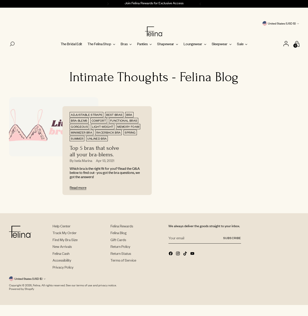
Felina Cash (61, 253)
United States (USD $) (282, 23)
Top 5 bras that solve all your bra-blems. (94, 151)
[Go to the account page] (286, 44)
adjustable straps (86, 115)
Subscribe (232, 238)
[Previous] (107, 4)
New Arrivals (62, 246)
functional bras (123, 121)
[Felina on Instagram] (178, 254)
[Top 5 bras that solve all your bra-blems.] (53, 146)
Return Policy (120, 246)
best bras (114, 115)
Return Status (120, 253)
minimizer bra (81, 132)
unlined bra (97, 139)
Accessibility (62, 260)
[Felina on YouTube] (192, 254)
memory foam (128, 127)
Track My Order (65, 232)
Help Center (62, 226)
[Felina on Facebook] (171, 254)
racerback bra (108, 132)
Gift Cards (118, 239)
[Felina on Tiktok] (185, 254)
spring (130, 132)
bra (129, 115)
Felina (36, 285)
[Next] (201, 4)
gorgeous (79, 127)
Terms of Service (123, 260)
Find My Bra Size (65, 239)
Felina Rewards (121, 226)
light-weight (102, 127)
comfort (99, 121)
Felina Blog (118, 232)
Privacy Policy (63, 267)
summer (77, 139)
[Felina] (154, 31)
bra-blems (79, 121)
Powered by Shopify (21, 289)
